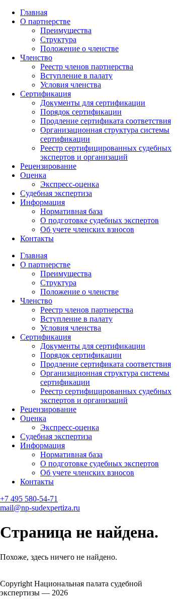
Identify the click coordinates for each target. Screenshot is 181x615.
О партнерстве (45, 21)
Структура (58, 39)
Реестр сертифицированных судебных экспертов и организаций (105, 152)
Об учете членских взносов (87, 229)
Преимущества (66, 30)
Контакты (37, 238)
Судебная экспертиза (56, 193)
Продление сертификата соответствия (105, 121)
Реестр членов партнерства (86, 66)
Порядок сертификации (81, 112)
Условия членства (70, 84)
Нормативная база (71, 211)
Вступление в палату (76, 75)
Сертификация (45, 93)
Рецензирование (48, 166)
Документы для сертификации (92, 102)
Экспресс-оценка (69, 184)
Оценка (33, 175)
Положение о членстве (79, 48)
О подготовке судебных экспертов (99, 220)
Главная (33, 12)
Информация (42, 202)
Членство (36, 57)
